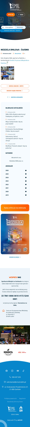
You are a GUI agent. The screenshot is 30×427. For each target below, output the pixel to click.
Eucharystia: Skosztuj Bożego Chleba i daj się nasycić (14, 129)
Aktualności (18, 53)
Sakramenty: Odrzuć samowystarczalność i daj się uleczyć (14, 137)
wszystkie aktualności (17, 97)
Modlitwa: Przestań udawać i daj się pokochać (16, 146)
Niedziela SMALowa (16, 161)
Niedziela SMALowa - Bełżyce (15, 86)
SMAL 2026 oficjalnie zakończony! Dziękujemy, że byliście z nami (15, 114)
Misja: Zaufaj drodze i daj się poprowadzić (14, 121)
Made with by (15, 420)
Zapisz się (10, 14)
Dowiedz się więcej (14, 257)
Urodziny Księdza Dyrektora (14, 90)
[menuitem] (16, 170)
